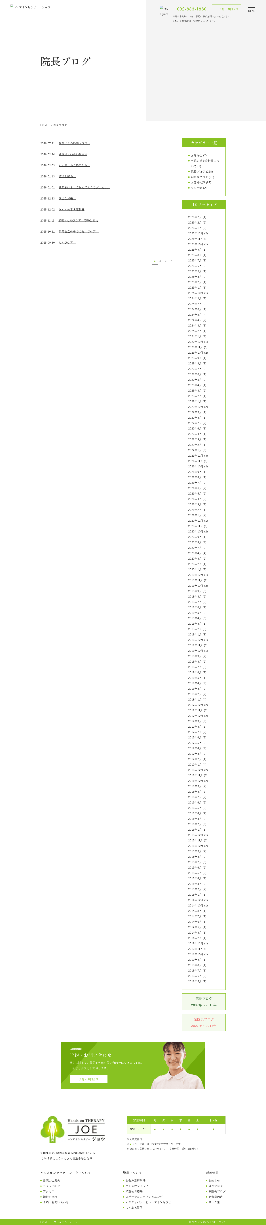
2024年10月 (195, 293)
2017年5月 (195, 742)
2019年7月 (195, 601)
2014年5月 (195, 927)
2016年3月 (195, 818)
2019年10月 (195, 585)
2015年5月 (195, 872)
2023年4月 (195, 385)
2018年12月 (195, 639)
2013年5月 (195, 981)
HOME (44, 1222)
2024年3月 (195, 325)
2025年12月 (195, 233)
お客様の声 (198, 182)
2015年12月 (195, 835)
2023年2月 (195, 395)
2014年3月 (195, 932)
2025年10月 (195, 244)
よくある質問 (134, 1207)
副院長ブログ (199, 177)
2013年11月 (195, 948)
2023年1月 (195, 401)
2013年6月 (195, 975)
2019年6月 (195, 607)
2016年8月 (195, 791)
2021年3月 (195, 504)
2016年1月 (195, 829)
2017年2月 (195, 759)
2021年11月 (195, 461)
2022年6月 (195, 428)
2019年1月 (195, 634)
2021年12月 (195, 455)
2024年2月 (195, 330)
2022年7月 (195, 423)
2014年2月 (195, 938)
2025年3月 (195, 276)
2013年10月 (195, 954)
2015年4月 (195, 878)
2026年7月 (195, 217)
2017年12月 (195, 704)
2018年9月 (195, 656)
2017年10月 (195, 715)
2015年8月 (195, 856)
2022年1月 (195, 450)
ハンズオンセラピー (138, 1185)
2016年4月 (195, 813)
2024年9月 (195, 298)
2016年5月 (195, 807)
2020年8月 (195, 542)
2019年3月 (195, 623)
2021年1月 (195, 515)
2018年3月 (195, 688)
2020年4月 (195, 553)
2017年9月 (195, 721)
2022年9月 (195, 412)
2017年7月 (195, 732)
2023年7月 (195, 368)
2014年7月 (195, 916)
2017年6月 (195, 737)
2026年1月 (195, 227)
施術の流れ (50, 1196)
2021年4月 (195, 498)
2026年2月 (195, 222)
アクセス (48, 1191)
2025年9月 (195, 249)
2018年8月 (195, 661)
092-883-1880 (192, 9)
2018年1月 (195, 699)
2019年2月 (195, 629)
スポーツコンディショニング (144, 1196)
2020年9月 (195, 536)
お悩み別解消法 (135, 1180)
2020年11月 (195, 526)
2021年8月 (195, 477)
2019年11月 (195, 580)
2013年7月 (195, 970)
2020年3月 (195, 558)
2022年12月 (195, 406)
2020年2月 (195, 564)
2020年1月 (195, 569)
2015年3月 (195, 883)
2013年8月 (195, 965)
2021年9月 (195, 471)
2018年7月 (195, 667)
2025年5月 (195, 271)
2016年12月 (195, 769)
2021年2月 (195, 509)
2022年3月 (195, 439)
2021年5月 (195, 493)
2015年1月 (195, 894)
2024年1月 (195, 336)
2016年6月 (195, 802)
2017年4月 (195, 748)
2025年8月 (195, 255)
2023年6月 (195, 374)
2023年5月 (195, 379)
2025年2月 (195, 282)
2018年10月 (195, 650)
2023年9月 (195, 358)
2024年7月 (195, 303)
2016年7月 (195, 797)
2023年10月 (195, 352)
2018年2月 (195, 694)
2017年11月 (195, 710)
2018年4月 (195, 683)
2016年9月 (195, 786)
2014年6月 (195, 921)
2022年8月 (195, 417)
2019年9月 (195, 591)
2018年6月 (195, 672)
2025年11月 (195, 238)
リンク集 (196, 187)
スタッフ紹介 (51, 1185)
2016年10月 (195, 780)
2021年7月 (195, 482)
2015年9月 (195, 851)
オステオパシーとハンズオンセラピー (150, 1202)
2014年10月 (195, 905)
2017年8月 (195, 726)
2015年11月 (195, 840)
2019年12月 (195, 574)
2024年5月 (195, 314)
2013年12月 (195, 943)
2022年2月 (195, 444)
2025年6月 (195, 265)
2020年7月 (195, 547)
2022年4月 (195, 433)
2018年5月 (195, 677)
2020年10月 (195, 531)
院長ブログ (198, 171)
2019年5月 (195, 612)
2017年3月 (195, 753)
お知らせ (196, 155)
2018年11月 (195, 645)
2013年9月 (195, 959)
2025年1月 (195, 287)
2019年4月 (195, 618)
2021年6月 (195, 488)
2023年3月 (195, 390)
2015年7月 (195, 862)
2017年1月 (195, 764)
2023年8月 (195, 363)
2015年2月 (195, 889)
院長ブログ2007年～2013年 (204, 1002)
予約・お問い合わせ (56, 1202)
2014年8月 (195, 910)
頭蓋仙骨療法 (134, 1191)
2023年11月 (195, 347)
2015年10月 (195, 845)
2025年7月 (195, 260)
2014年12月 (195, 900)
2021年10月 (195, 466)
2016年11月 (195, 775)
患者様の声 (216, 1196)
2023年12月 (195, 341)
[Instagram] (164, 11)
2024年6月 (195, 309)
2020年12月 (195, 520)
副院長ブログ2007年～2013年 (204, 1022)
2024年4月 (195, 320)
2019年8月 (195, 596)
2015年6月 (195, 867)
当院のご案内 (51, 1180)
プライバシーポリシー (67, 1222)
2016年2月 (195, 824)
